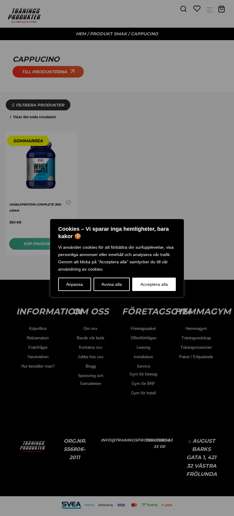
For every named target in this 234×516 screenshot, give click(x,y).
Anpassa (74, 284)
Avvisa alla (111, 284)
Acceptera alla (154, 284)
